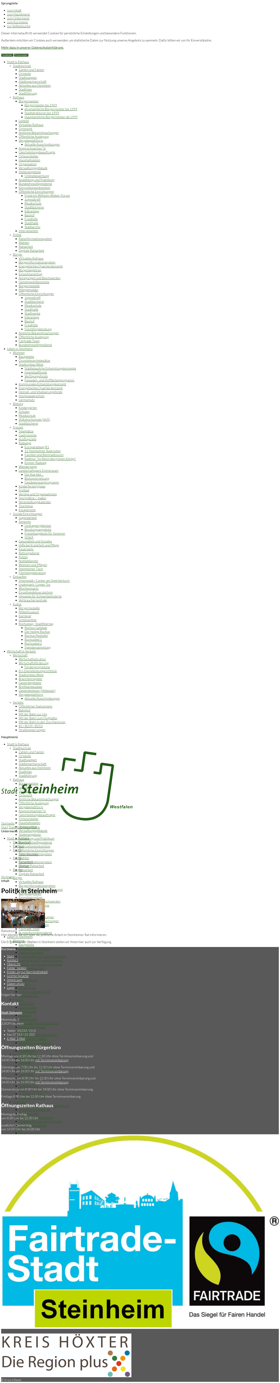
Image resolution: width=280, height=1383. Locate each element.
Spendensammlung (37, 647)
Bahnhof (24, 710)
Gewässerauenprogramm (41, 482)
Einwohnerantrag (30, 274)
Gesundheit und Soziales (35, 541)
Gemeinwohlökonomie (34, 282)
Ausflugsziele (27, 439)
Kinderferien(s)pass (32, 486)
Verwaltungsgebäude (33, 168)
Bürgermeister (29, 101)
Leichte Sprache (18, 976)
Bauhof (29, 215)
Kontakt (12, 960)
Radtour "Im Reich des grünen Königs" (50, 459)
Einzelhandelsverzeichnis (36, 592)
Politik (17, 235)
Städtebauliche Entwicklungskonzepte (50, 368)
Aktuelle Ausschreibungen (42, 144)
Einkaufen (20, 576)
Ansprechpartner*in (32, 148)
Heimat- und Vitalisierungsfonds (40, 392)
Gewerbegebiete (30, 683)
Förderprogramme (37, 667)
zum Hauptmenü (18, 14)
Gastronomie (28, 435)
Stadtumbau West (31, 364)
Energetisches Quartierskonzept (41, 266)
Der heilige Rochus (37, 632)
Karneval (25, 616)
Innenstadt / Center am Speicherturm (44, 580)
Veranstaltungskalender (35, 502)
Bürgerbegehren (30, 270)
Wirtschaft (20, 655)
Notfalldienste (28, 561)
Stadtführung (28, 93)
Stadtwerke (32, 313)
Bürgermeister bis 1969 (40, 105)
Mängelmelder (28, 290)
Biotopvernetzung (36, 478)
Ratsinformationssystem (35, 239)
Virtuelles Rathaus (31, 125)
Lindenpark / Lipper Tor (34, 584)
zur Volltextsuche (18, 26)
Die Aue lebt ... (33, 474)
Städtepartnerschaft (33, 81)
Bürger (17, 254)
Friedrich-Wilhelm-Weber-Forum (47, 195)
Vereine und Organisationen (38, 494)
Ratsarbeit (26, 246)
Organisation (28, 164)
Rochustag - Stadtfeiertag (36, 624)
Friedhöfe (31, 219)
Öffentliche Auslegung (34, 136)
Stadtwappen (28, 77)
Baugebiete (26, 356)
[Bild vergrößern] (23, 927)
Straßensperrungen (32, 730)
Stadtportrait (22, 66)
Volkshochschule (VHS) (34, 419)
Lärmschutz (27, 400)
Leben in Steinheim (20, 349)
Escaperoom (27, 510)
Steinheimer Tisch (31, 569)
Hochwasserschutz (31, 396)
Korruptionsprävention (34, 187)
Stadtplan (25, 89)
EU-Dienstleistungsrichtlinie (38, 671)
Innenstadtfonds (35, 372)
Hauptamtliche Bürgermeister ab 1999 (51, 117)
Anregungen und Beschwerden (39, 278)
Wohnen (19, 353)
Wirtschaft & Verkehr (21, 651)
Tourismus (26, 506)
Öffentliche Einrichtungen (36, 191)
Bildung (18, 404)
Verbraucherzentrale (33, 600)
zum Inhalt (14, 10)
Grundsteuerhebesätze (34, 360)
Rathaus (18, 97)
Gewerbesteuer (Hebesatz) (37, 690)
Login (10, 987)
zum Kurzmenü (17, 22)
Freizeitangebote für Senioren (44, 533)
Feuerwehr (26, 549)
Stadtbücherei (34, 207)
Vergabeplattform (31, 140)
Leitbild (24, 121)
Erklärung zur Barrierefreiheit (27, 972)
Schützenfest (27, 620)
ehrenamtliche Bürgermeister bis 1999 (50, 109)
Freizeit (18, 427)
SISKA (28, 537)
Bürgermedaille (29, 286)
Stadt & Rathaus (18, 62)
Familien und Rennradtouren (44, 455)
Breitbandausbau (30, 687)
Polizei (23, 557)
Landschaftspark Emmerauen (38, 470)
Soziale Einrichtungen (27, 514)
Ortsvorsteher (28, 156)
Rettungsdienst (29, 553)
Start (4, 827)
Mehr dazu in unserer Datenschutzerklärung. (32, 47)
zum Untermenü (18, 18)
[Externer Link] (66, 1376)
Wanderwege (28, 466)
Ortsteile (25, 74)
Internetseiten (28, 231)
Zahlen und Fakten (31, 70)
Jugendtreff (32, 199)
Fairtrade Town (29, 341)
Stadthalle (31, 223)
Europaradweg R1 (36, 447)
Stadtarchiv (32, 227)
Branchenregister (30, 679)
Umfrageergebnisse (37, 525)
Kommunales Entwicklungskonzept (42, 384)
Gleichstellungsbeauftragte (37, 152)
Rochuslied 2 (33, 643)
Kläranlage (31, 211)
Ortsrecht (25, 129)
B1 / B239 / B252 (31, 726)
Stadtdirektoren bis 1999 (41, 113)
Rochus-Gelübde (35, 628)
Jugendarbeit (28, 518)
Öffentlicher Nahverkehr (35, 706)
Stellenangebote (30, 172)
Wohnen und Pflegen (33, 565)
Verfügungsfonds (36, 376)
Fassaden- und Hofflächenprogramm (49, 380)
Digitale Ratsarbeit (31, 250)
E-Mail (16, 1038)
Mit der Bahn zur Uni (33, 714)
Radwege (25, 443)
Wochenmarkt (28, 588)
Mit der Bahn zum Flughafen (38, 718)
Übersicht (13, 964)
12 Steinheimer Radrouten (42, 451)
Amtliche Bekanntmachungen (39, 132)
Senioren (25, 521)
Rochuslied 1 (33, 639)
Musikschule (32, 203)
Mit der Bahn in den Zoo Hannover (42, 722)
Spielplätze (26, 431)
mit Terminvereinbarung (51, 1060)
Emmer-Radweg (35, 463)
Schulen (24, 411)
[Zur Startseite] (66, 819)
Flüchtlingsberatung (38, 329)
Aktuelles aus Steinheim (35, 85)
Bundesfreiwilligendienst (35, 184)
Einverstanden (21, 55)
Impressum (14, 980)
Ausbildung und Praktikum (36, 180)
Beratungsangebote (37, 529)
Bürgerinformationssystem (37, 262)
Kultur (17, 604)
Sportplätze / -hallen (32, 498)
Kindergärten (28, 408)
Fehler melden (16, 968)
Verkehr (18, 702)
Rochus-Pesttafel (36, 635)
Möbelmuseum (29, 612)
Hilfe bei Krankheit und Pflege (39, 545)
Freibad (24, 490)
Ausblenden (7, 55)
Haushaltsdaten (29, 160)
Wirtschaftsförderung (34, 663)
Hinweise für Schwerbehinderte (40, 596)
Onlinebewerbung (36, 176)
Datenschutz (15, 984)
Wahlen (24, 242)
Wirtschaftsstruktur (32, 659)
